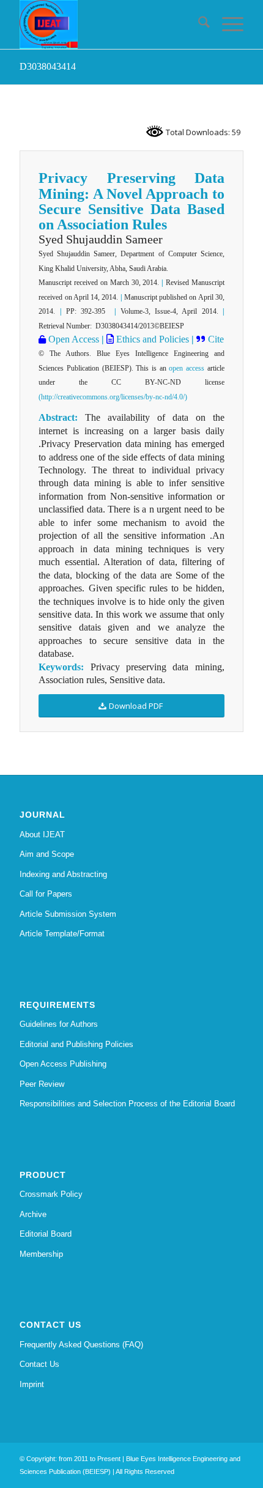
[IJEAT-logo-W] (109, 24)
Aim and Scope (47, 854)
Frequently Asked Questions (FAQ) (81, 1344)
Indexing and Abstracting (63, 874)
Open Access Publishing (63, 1063)
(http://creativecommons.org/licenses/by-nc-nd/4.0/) (113, 397)
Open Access (72, 339)
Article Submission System (68, 914)
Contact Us (39, 1364)
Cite (216, 339)
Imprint (32, 1384)
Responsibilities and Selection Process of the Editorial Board (127, 1103)
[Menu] (226, 24)
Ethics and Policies (151, 339)
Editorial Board (46, 1233)
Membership (41, 1254)
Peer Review (42, 1084)
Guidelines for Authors (59, 1024)
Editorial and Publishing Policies (76, 1044)
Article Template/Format (62, 933)
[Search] (198, 24)
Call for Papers (46, 893)
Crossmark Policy (51, 1194)
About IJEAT (42, 834)
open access (186, 368)
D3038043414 (48, 66)
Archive (33, 1214)
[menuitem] (198, 24)
